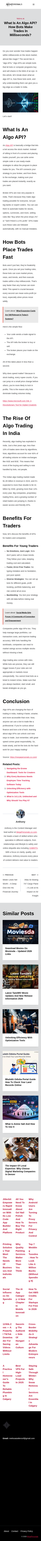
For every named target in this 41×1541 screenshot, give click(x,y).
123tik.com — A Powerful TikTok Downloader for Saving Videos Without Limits (7, 1339)
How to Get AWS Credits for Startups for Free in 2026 (33, 1299)
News (5, 1491)
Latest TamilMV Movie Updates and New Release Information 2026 (18, 996)
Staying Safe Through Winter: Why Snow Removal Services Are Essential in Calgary (33, 1385)
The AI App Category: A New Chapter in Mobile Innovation (20, 1302)
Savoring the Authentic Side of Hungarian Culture (20, 1336)
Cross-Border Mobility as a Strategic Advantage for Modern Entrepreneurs (33, 1341)
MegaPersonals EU (11, 1475)
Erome (6, 1515)
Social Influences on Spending (7, 1296)
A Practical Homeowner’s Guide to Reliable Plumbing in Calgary (7, 1382)
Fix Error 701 (8, 1499)
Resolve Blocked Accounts (14, 1495)
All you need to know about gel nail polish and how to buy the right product (20, 1216)
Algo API (9, 145)
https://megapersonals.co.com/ (23, 757)
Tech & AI (20, 19)
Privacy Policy (27, 1531)
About (6, 1531)
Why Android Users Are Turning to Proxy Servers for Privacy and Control (33, 1217)
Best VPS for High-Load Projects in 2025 (20, 1374)
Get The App (8, 1479)
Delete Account (9, 1507)
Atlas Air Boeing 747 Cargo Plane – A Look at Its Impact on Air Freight (31, 885)
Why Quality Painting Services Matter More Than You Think (20, 1257)
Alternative (7, 1483)
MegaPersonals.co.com (26, 832)
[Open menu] (34, 4)
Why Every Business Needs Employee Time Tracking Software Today (19, 780)
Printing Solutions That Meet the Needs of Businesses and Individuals (7, 1261)
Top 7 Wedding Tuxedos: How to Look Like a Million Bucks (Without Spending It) (33, 1262)
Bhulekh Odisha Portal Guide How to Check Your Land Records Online (20, 1082)
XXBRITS (33, 848)
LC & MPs (7, 1503)
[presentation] (20, 932)
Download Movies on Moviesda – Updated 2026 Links (18, 951)
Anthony (20, 821)
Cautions (6, 1487)
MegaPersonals (32, 1536)
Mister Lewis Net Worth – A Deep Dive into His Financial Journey (10, 883)
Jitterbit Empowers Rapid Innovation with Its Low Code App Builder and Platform (7, 1216)
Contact (14, 1531)
